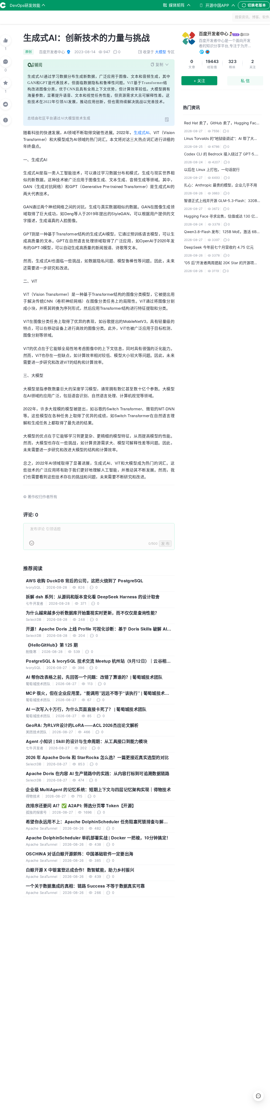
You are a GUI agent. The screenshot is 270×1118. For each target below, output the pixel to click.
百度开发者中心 (213, 33)
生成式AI (141, 132)
